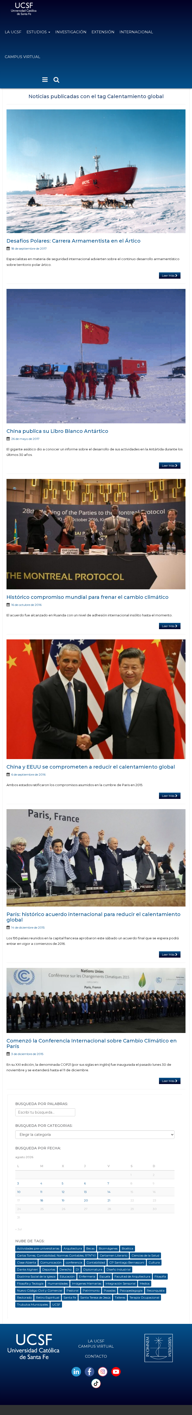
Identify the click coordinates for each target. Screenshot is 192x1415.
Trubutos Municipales (32, 1304)
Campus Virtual (22, 56)
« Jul (18, 1229)
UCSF (56, 1304)
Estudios (37, 32)
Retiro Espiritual (47, 1297)
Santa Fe (70, 1297)
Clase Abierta (26, 1262)
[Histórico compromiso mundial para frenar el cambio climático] (96, 534)
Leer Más (168, 275)
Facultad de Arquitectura (132, 1276)
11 (41, 1192)
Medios (145, 1283)
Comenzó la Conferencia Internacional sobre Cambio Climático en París (91, 1043)
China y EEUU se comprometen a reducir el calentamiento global (90, 767)
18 (41, 1200)
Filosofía (160, 1276)
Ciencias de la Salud (145, 1255)
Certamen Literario (113, 1255)
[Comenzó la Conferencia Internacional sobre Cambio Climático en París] (96, 1000)
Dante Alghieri (27, 1269)
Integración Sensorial (121, 1283)
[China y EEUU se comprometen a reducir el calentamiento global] (96, 699)
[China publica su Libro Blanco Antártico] (96, 356)
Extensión (103, 32)
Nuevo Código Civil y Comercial (39, 1290)
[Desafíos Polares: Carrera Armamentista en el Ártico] (96, 171)
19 (63, 1200)
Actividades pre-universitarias (38, 1248)
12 (63, 1192)
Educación (67, 1276)
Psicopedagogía (131, 1290)
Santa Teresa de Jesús (95, 1297)
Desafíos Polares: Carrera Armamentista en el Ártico (73, 241)
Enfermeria (87, 1276)
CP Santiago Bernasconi (126, 1262)
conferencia (74, 1262)
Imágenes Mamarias (86, 1283)
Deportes (48, 1269)
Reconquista (155, 1290)
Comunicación (51, 1262)
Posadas (110, 1290)
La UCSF (13, 32)
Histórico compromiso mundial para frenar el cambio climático (87, 597)
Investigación (70, 32)
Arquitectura (73, 1248)
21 (109, 1200)
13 (85, 1192)
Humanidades (58, 1283)
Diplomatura (92, 1269)
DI (77, 1269)
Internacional (136, 32)
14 (109, 1192)
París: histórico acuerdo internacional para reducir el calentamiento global (93, 917)
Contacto (96, 1356)
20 (86, 1200)
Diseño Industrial (118, 1269)
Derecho (66, 1269)
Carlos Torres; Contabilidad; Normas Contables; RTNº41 (56, 1255)
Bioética (127, 1248)
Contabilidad (95, 1262)
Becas (90, 1248)
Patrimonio (91, 1290)
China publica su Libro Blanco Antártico (57, 431)
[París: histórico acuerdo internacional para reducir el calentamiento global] (96, 858)
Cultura (154, 1262)
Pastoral (72, 1290)
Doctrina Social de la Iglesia (36, 1276)
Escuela (105, 1276)
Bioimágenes (108, 1248)
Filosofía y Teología (30, 1283)
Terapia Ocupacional (144, 1297)
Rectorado (24, 1297)
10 (18, 1192)
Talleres (120, 1297)
